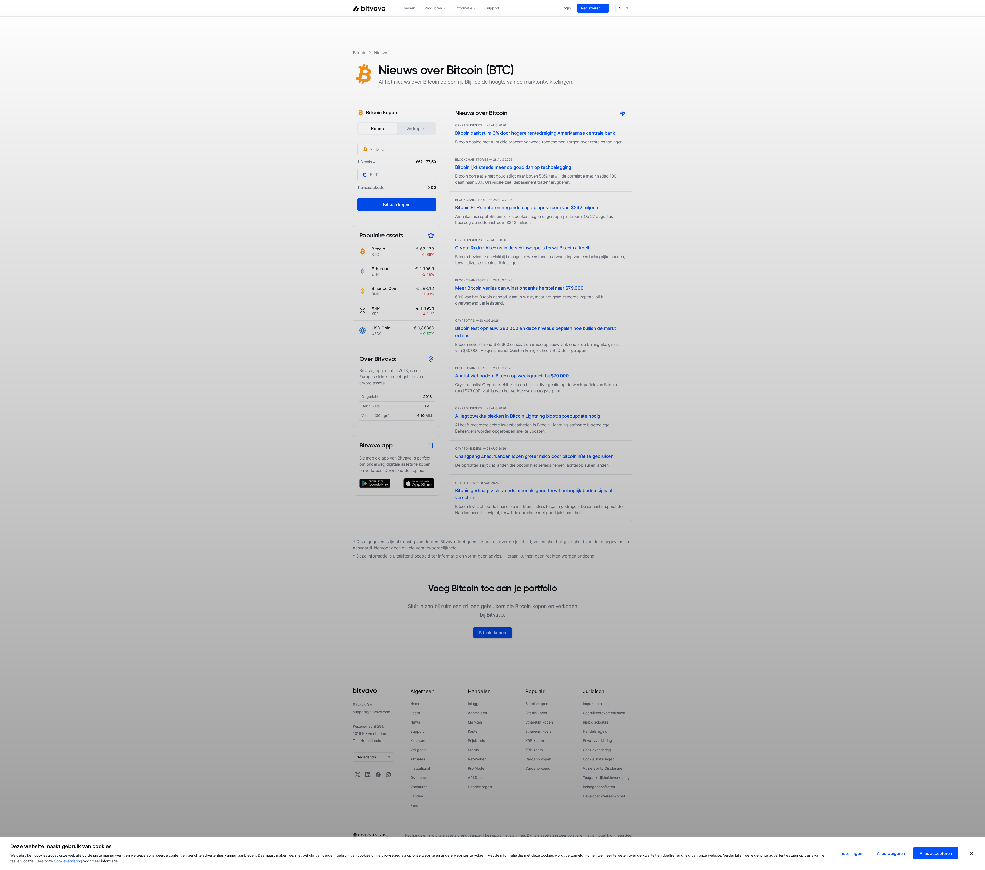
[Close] (972, 853)
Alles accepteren (936, 853)
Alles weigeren (891, 853)
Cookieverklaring (68, 861)
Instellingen (851, 853)
